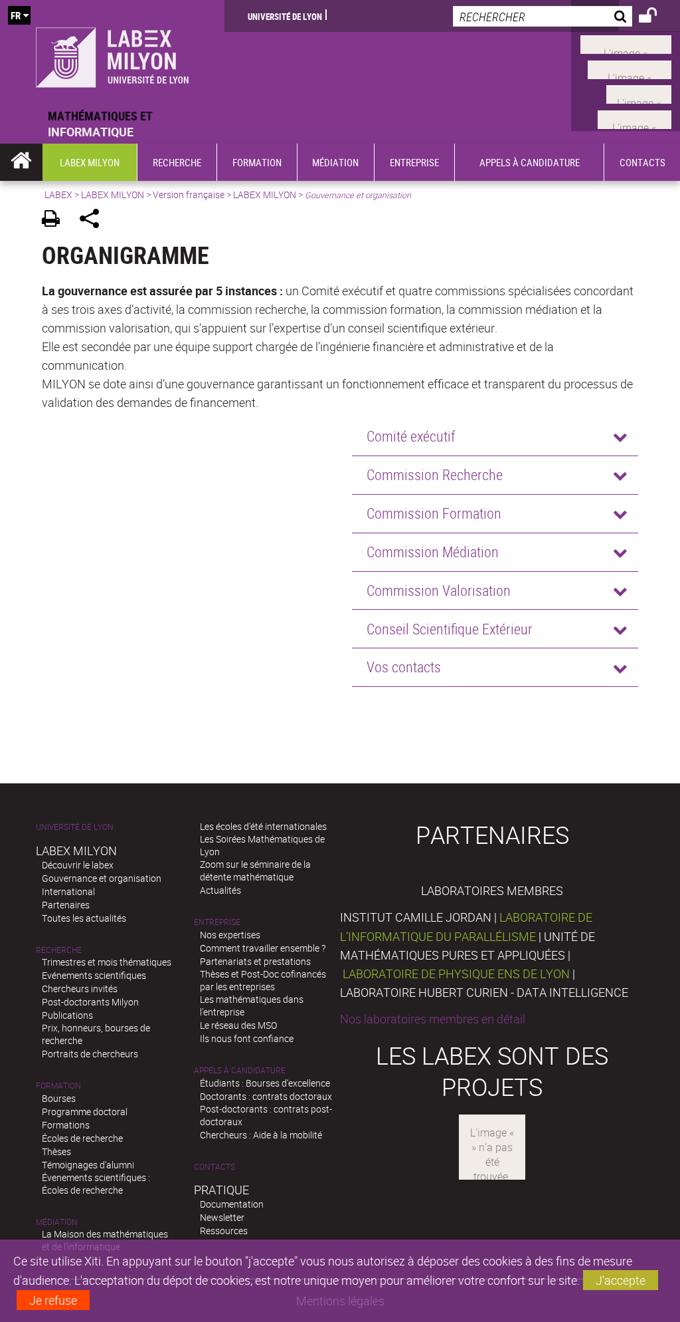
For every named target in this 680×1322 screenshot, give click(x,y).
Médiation (57, 1222)
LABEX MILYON (112, 194)
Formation (58, 1085)
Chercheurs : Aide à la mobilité (261, 1134)
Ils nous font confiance (247, 1038)
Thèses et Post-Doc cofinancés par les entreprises (263, 980)
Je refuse (53, 1300)
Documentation (232, 1204)
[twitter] (634, 118)
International (68, 891)
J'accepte (620, 1280)
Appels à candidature (240, 1070)
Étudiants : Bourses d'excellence (265, 1083)
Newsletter (222, 1217)
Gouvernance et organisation (101, 878)
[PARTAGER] (94, 220)
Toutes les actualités (84, 918)
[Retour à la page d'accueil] (112, 54)
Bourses (59, 1098)
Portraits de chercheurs (90, 1053)
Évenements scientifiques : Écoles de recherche (96, 1183)
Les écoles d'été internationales (263, 826)
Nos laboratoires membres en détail (432, 1019)
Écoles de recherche (82, 1138)
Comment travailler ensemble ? (262, 948)
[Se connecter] (656, 17)
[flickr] (638, 93)
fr (16, 15)
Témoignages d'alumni (88, 1164)
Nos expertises (230, 934)
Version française (188, 194)
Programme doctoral (85, 1111)
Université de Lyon (285, 16)
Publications (67, 1015)
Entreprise (217, 922)
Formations (66, 1125)
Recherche (59, 950)
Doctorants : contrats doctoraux (266, 1096)
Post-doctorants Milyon (90, 1001)
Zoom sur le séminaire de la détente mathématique (255, 870)
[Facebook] (625, 43)
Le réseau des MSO (238, 1025)
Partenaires (66, 904)
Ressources (224, 1230)
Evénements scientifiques (94, 975)
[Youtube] (629, 68)
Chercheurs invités (80, 988)
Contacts (214, 1166)
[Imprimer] (55, 220)
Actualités (220, 890)
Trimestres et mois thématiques (106, 962)
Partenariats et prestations (255, 961)
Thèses (56, 1151)
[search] (542, 16)
